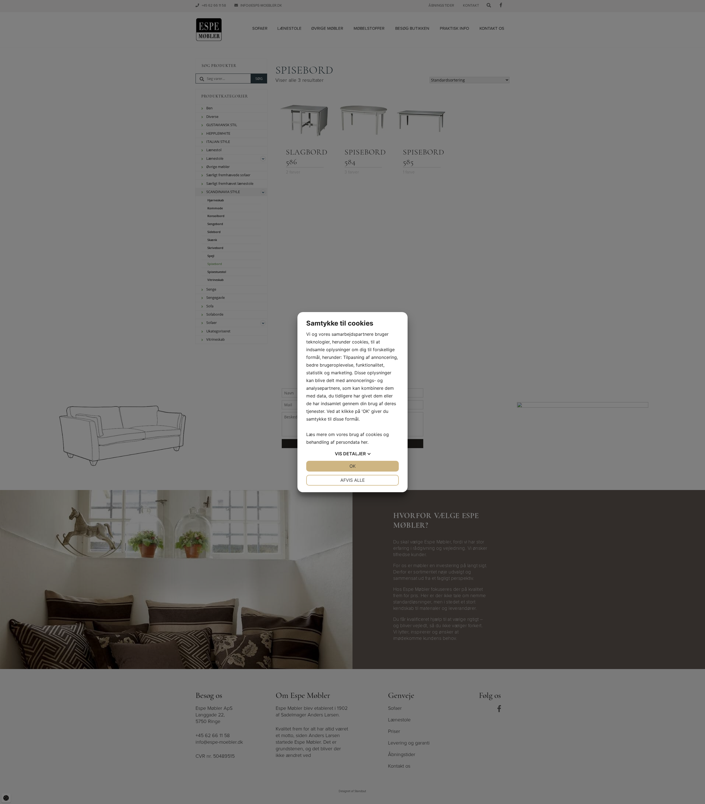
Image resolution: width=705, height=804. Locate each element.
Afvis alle (352, 480)
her (364, 442)
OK (352, 466)
